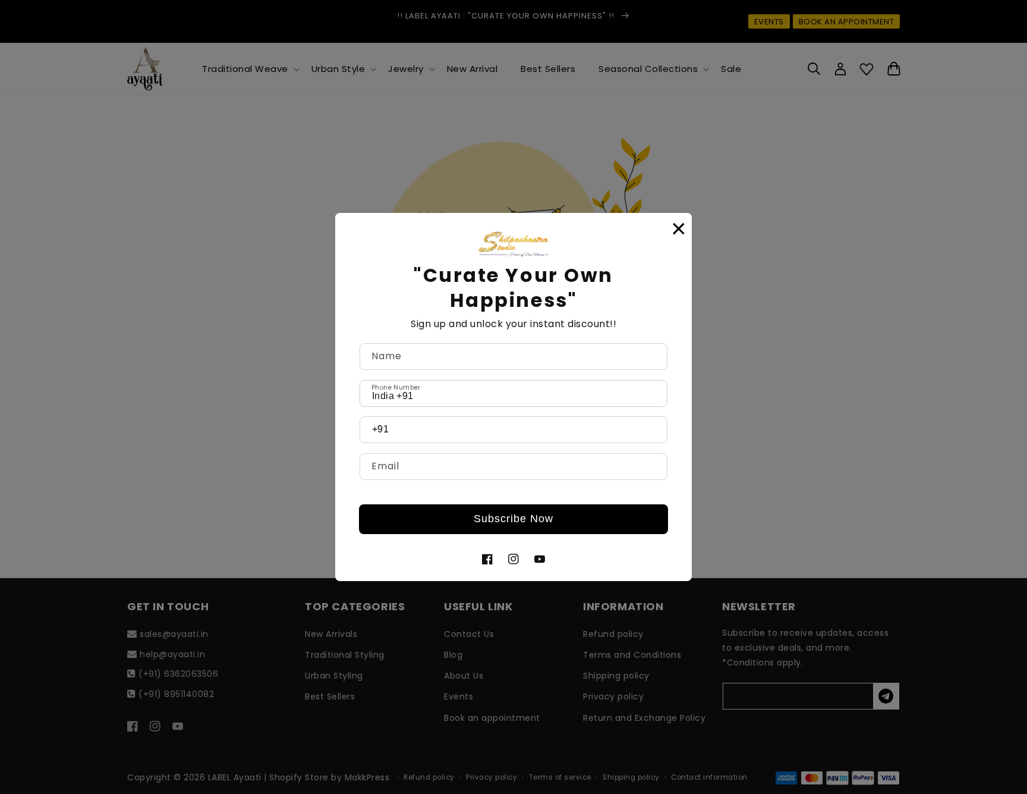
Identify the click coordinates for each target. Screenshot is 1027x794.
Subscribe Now (513, 519)
